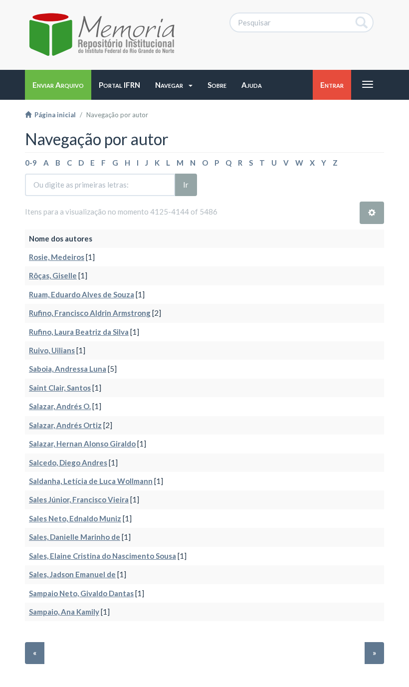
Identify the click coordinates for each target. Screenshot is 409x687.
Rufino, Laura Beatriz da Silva (79, 331)
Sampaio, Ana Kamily (64, 611)
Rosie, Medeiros (56, 256)
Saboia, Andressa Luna (67, 368)
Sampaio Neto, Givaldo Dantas (81, 593)
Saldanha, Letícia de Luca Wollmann (91, 480)
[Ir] (362, 22)
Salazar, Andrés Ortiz (65, 425)
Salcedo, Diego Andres (68, 462)
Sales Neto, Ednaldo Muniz (75, 518)
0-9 (31, 162)
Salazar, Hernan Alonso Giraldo (82, 443)
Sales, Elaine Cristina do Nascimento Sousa (102, 555)
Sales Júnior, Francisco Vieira (79, 499)
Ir (186, 184)
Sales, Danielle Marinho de (74, 536)
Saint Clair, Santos (60, 387)
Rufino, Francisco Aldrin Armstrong (90, 312)
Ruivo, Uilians (52, 350)
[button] (174, 85)
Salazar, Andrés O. (60, 406)
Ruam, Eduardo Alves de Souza (81, 294)
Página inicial (53, 115)
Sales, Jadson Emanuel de (72, 574)
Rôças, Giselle (53, 275)
